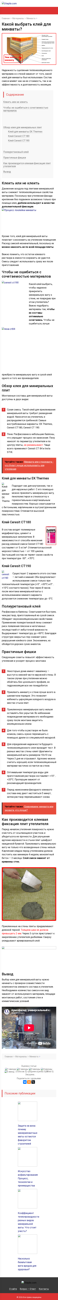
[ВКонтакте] (25, 1082)
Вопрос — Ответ (28, 1289)
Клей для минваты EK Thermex (25, 131)
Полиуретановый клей (16, 152)
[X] (33, 1082)
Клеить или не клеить (15, 102)
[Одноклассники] (29, 1082)
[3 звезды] (35, 1069)
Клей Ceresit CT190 (18, 140)
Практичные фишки (14, 157)
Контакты (44, 1289)
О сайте (13, 1289)
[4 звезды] (47, 1069)
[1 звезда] (11, 1069)
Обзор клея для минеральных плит (22, 127)
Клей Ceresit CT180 (18, 136)
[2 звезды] (23, 1069)
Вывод (7, 171)
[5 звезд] (10, 1071)
